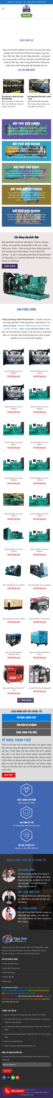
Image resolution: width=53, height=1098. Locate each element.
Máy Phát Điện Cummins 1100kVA (39, 515)
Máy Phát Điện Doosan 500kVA (39, 585)
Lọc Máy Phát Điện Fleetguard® (39, 688)
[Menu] (3, 8)
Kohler (14, 329)
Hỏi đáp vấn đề (8, 977)
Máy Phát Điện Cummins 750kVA (39, 443)
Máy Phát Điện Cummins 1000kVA (39, 408)
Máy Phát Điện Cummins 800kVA (14, 443)
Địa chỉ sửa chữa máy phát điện (30, 996)
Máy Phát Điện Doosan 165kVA (13, 619)
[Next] (50, 94)
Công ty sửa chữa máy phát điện (14, 990)
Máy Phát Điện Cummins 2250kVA (14, 408)
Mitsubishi (30, 326)
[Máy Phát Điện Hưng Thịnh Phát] (26, 8)
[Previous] (3, 94)
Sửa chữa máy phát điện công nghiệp (20, 993)
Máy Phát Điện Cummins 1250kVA (39, 479)
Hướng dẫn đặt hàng (10, 964)
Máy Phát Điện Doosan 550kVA (13, 585)
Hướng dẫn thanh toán (11, 968)
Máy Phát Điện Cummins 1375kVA (14, 550)
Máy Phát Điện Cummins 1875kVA (39, 372)
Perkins (46, 326)
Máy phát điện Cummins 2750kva (14, 515)
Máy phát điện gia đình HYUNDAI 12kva (13, 653)
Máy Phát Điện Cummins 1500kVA (14, 479)
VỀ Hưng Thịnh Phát (16, 740)
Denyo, (39, 326)
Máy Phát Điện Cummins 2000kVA (14, 372)
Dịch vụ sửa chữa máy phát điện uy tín (34, 987)
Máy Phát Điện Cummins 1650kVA (39, 550)
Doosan (7, 329)
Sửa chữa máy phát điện (31, 999)
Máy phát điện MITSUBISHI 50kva (39, 653)
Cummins (21, 326)
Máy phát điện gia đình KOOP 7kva (13, 689)
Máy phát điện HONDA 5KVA (39, 619)
